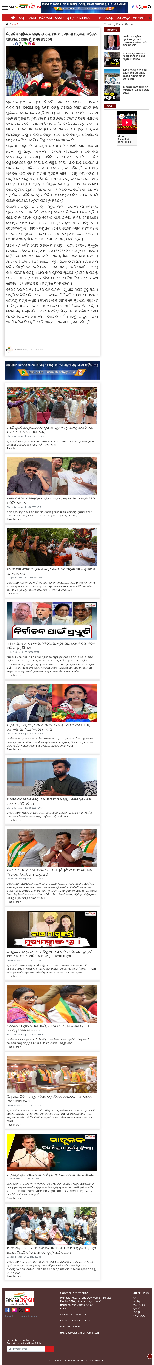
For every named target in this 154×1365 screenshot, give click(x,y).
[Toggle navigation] (149, 7)
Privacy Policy (11, 1316)
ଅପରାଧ (98, 18)
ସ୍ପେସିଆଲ (139, 18)
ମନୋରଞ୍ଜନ (83, 18)
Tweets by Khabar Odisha (118, 24)
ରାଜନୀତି (59, 18)
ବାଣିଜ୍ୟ (109, 18)
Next (150, 17)
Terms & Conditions (28, 1316)
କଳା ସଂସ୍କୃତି (123, 18)
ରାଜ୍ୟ (22, 18)
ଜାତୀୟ (32, 18)
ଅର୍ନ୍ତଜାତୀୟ (45, 18)
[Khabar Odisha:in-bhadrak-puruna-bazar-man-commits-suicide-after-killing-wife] (112, 59)
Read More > (14, 448)
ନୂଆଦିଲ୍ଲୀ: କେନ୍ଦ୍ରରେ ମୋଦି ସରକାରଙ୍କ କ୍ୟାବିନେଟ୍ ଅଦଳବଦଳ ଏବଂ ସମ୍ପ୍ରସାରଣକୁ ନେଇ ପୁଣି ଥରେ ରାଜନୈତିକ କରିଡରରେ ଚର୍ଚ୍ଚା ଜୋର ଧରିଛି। (50, 442)
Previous (144, 17)
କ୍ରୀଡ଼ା (70, 18)
